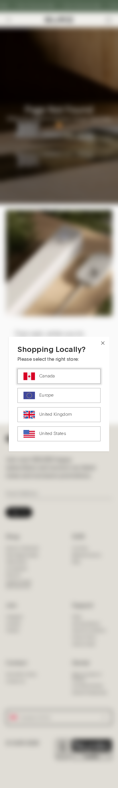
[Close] (103, 343)
